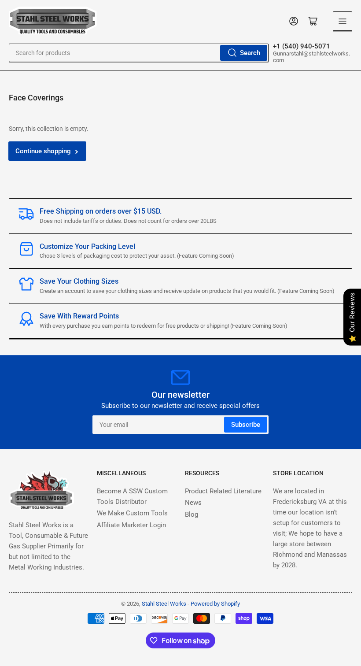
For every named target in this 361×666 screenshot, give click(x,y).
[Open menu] (342, 21)
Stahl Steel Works (165, 603)
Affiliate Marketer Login (131, 525)
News (193, 503)
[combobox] (139, 53)
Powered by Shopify (215, 603)
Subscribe (245, 425)
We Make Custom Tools (132, 513)
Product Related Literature (223, 491)
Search (250, 53)
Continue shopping (43, 151)
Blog (191, 514)
